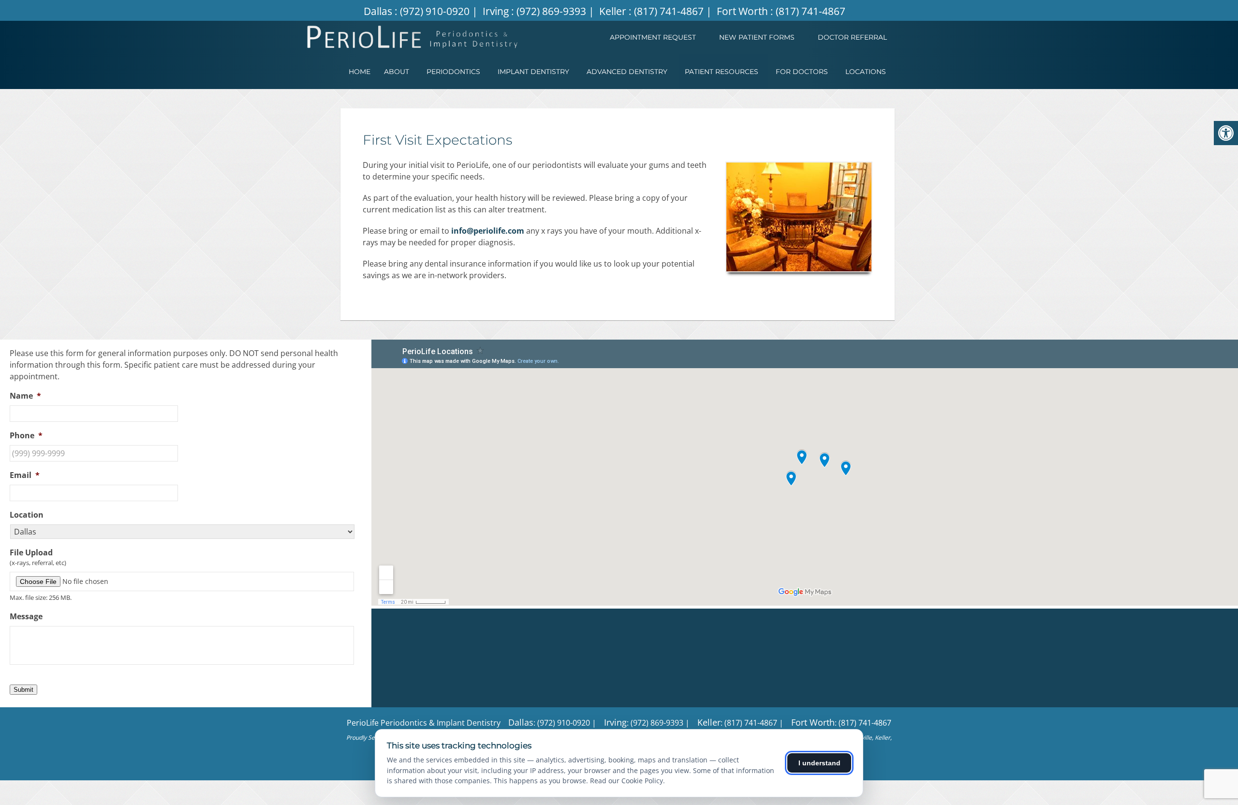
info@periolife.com (487, 230)
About (396, 71)
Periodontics (453, 71)
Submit (23, 689)
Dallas (379, 11)
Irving (497, 11)
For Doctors (802, 71)
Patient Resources (721, 71)
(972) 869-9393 (551, 11)
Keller (614, 11)
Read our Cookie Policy (626, 780)
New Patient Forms (757, 37)
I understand (819, 763)
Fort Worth (743, 11)
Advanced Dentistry (627, 71)
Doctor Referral (852, 37)
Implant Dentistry (533, 71)
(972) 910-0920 (435, 11)
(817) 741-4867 (669, 11)
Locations (865, 71)
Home (359, 71)
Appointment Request (653, 37)
